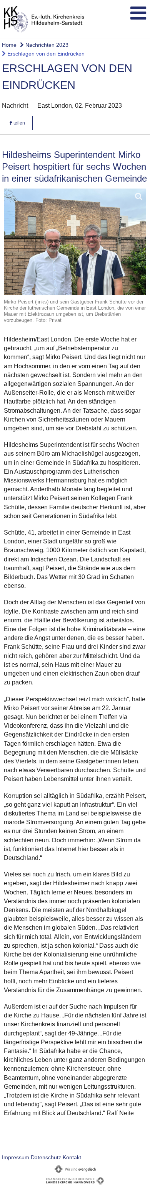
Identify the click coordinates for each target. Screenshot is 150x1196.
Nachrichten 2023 (46, 45)
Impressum (15, 1157)
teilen (18, 123)
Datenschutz (46, 1157)
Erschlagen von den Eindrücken (45, 54)
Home (9, 45)
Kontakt (72, 1157)
